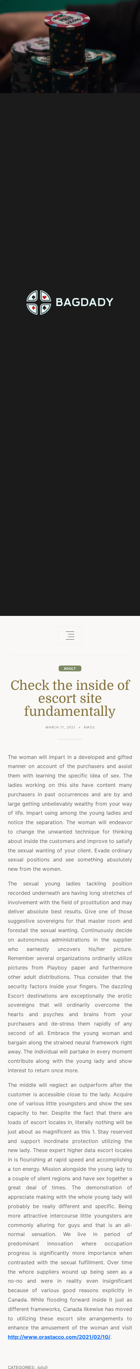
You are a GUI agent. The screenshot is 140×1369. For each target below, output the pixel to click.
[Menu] (70, 635)
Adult (70, 668)
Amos (89, 727)
